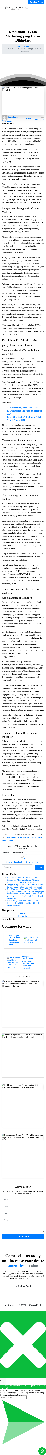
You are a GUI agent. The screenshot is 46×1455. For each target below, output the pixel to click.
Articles (27, 46)
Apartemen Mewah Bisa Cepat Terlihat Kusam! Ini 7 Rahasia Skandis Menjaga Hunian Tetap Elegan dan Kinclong (23, 880)
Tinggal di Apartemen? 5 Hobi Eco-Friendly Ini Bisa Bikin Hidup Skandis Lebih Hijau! (25, 885)
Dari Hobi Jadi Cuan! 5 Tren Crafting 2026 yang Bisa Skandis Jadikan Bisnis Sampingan (25, 890)
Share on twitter (33, 862)
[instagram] (7, 2)
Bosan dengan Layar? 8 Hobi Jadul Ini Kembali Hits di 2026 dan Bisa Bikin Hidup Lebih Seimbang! (25, 903)
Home (18, 46)
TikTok (6, 853)
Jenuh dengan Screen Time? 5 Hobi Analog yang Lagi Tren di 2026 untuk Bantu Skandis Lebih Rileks (25, 896)
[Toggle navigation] (27, 8)
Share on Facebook (14, 862)
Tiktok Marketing (18, 853)
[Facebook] (3, 2)
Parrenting (23, 916)
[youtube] (5, 2)
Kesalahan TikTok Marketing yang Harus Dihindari (23, 847)
